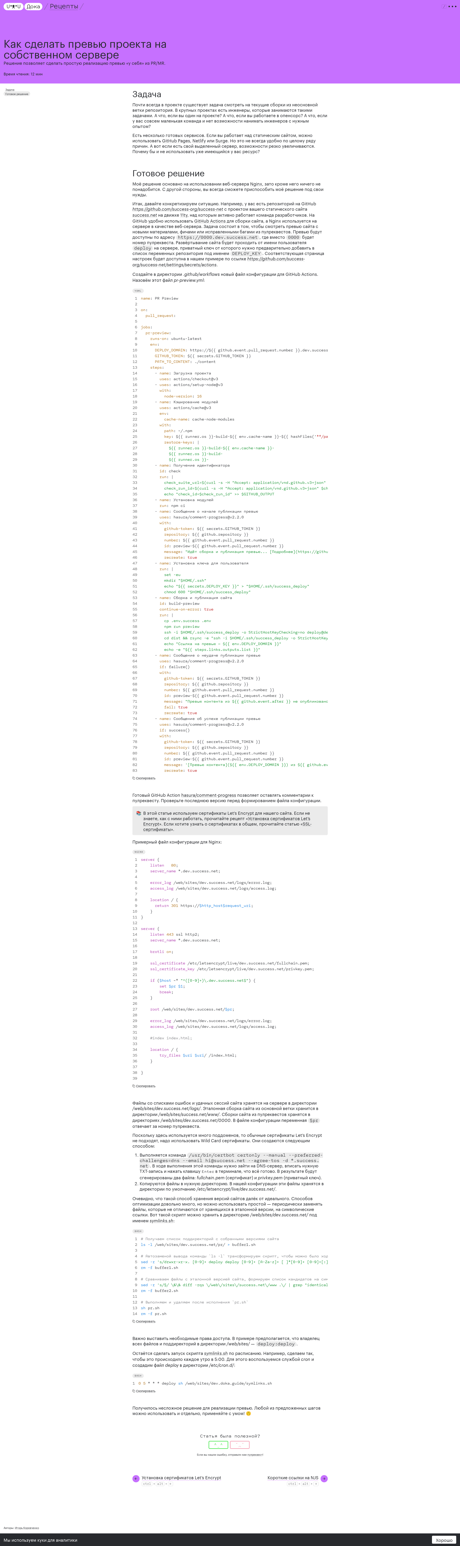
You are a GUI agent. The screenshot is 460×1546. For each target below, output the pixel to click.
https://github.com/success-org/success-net (177, 209)
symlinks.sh (161, 1220)
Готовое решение (16, 93)
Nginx (256, 183)
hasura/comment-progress (208, 794)
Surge (221, 140)
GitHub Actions (210, 220)
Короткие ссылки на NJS (293, 1477)
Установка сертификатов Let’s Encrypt (181, 1477)
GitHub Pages (176, 140)
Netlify (199, 140)
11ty (183, 214)
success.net (144, 215)
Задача (9, 89)
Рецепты (64, 6)
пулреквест (255, 1454)
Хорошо (444, 1539)
